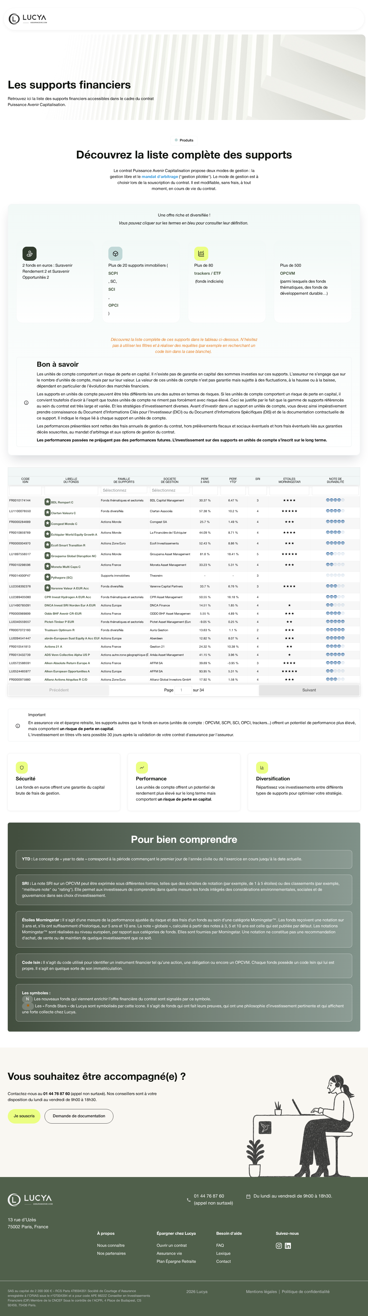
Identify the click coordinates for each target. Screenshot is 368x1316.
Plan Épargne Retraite (176, 1262)
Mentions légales (261, 1292)
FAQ (220, 1246)
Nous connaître (111, 1246)
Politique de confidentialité (306, 1292)
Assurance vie (169, 1254)
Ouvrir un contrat (172, 1246)
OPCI (113, 305)
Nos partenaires (111, 1254)
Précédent (59, 690)
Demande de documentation (79, 1116)
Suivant (309, 690)
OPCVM (288, 273)
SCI (111, 289)
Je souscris (24, 1116)
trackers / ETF (207, 273)
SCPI (113, 273)
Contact (223, 1262)
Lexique (223, 1254)
